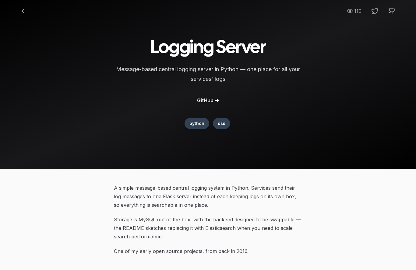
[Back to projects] (24, 11)
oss (221, 123)
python (196, 123)
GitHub (208, 100)
